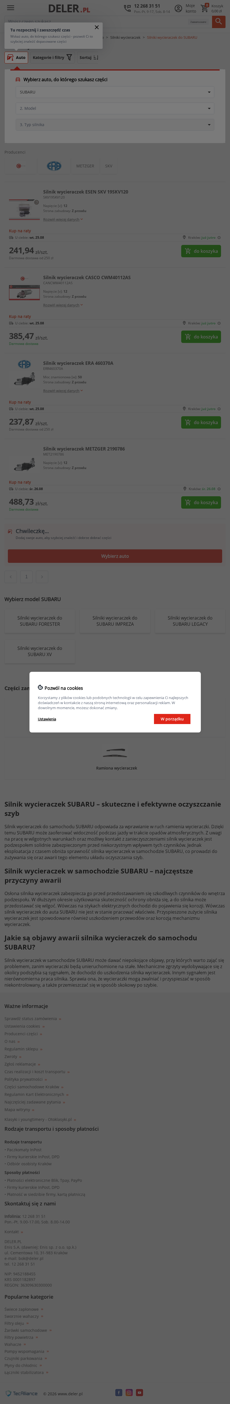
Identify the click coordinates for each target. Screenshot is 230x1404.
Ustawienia (47, 719)
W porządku (172, 719)
